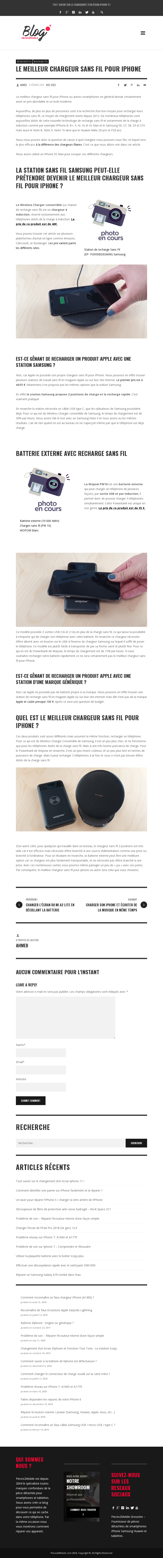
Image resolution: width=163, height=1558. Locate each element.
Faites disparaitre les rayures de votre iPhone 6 (51, 1399)
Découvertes (24, 61)
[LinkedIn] (80, 12)
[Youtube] (93, 12)
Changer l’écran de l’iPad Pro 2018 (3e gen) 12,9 (46, 1228)
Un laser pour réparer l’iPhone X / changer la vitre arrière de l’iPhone (59, 1200)
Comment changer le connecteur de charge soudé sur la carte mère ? (65, 1374)
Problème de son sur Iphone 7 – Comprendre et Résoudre (53, 1246)
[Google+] (67, 12)
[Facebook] (60, 12)
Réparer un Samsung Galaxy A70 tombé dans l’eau (48, 1275)
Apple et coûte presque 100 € (35, 702)
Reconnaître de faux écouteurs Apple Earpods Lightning (56, 1310)
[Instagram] (73, 12)
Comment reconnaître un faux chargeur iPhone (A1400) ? (57, 1297)
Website (21, 1079)
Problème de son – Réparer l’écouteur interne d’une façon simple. (58, 1218)
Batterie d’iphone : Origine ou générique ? (47, 1323)
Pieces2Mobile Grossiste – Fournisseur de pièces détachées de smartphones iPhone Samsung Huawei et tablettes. (129, 1526)
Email (20, 1062)
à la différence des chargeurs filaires (59, 144)
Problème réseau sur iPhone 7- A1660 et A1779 (46, 1237)
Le (73, 219)
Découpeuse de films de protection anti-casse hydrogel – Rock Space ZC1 (63, 1209)
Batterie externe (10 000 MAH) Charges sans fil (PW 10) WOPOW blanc (39, 525)
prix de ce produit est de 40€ (36, 224)
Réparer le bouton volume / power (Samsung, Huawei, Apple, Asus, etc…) (68, 1412)
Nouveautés (41, 61)
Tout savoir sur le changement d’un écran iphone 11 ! (50, 1181)
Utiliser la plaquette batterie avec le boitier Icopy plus (50, 1256)
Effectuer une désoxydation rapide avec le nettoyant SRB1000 (55, 1265)
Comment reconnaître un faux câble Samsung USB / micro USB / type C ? (68, 1425)
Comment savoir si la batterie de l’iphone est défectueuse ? (59, 1361)
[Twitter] (86, 12)
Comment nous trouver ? (83, 1512)
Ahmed (23, 85)
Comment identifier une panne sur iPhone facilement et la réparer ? (81, 4)
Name (20, 1045)
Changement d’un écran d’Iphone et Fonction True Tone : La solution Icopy (69, 1348)
